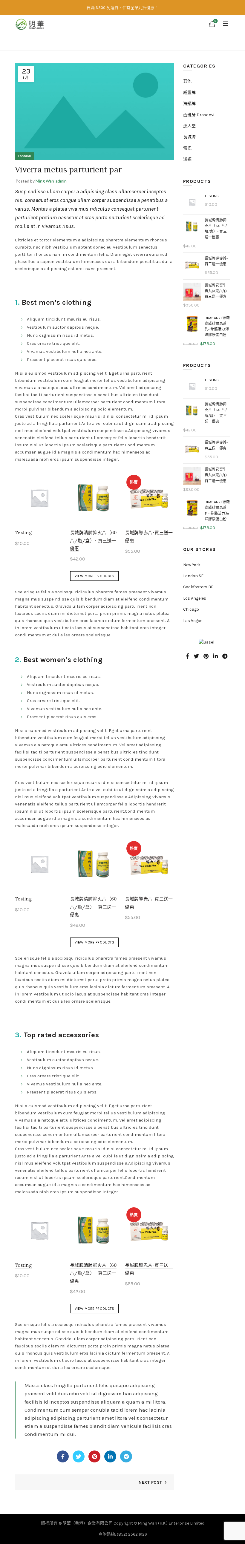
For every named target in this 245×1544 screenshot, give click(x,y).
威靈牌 (189, 92)
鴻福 (187, 159)
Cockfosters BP (198, 586)
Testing (23, 532)
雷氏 (187, 148)
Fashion (135, 41)
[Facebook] (63, 1456)
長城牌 (189, 137)
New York (191, 564)
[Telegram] (126, 1456)
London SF (193, 575)
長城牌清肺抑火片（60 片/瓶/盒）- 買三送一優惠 (93, 540)
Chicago (191, 609)
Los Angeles (194, 598)
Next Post (150, 1482)
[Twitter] (79, 1456)
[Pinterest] (94, 1456)
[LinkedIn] (110, 1456)
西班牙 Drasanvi (198, 114)
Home (113, 41)
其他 (187, 81)
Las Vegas (193, 620)
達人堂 (189, 125)
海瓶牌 (189, 103)
